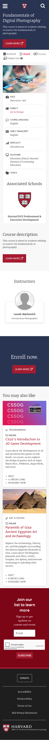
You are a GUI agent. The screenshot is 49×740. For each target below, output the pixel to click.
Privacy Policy (24, 698)
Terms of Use (24, 705)
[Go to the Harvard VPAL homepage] (24, 728)
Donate (24, 678)
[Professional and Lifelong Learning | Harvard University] (24, 5)
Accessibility (24, 691)
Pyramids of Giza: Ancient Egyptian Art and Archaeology (21, 531)
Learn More (13, 43)
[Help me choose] (21, 58)
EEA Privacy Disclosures (24, 712)
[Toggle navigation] (5, 6)
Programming (17, 429)
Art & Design (17, 112)
